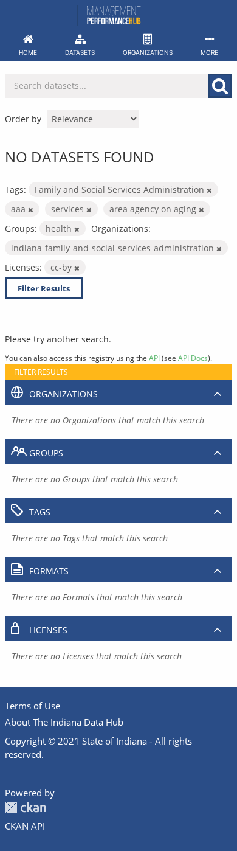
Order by (23, 119)
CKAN (25, 807)
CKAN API (25, 826)
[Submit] (220, 86)
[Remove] (209, 190)
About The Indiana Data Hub (64, 722)
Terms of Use (32, 706)
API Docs (193, 358)
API (154, 358)
